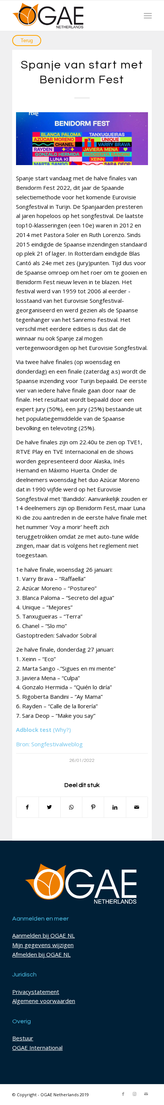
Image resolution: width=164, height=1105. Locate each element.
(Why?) (62, 729)
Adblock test (33, 729)
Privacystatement (35, 991)
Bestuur (22, 1038)
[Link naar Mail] (146, 1094)
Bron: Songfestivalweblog (49, 744)
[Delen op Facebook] (27, 807)
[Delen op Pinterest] (93, 807)
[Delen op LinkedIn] (114, 807)
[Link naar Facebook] (123, 1094)
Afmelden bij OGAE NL (41, 954)
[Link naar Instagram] (134, 1094)
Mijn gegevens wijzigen (43, 945)
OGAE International (37, 1047)
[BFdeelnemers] (82, 138)
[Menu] (148, 15)
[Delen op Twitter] (49, 807)
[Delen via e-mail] (137, 807)
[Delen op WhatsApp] (71, 807)
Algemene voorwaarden (43, 1001)
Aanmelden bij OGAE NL (43, 935)
